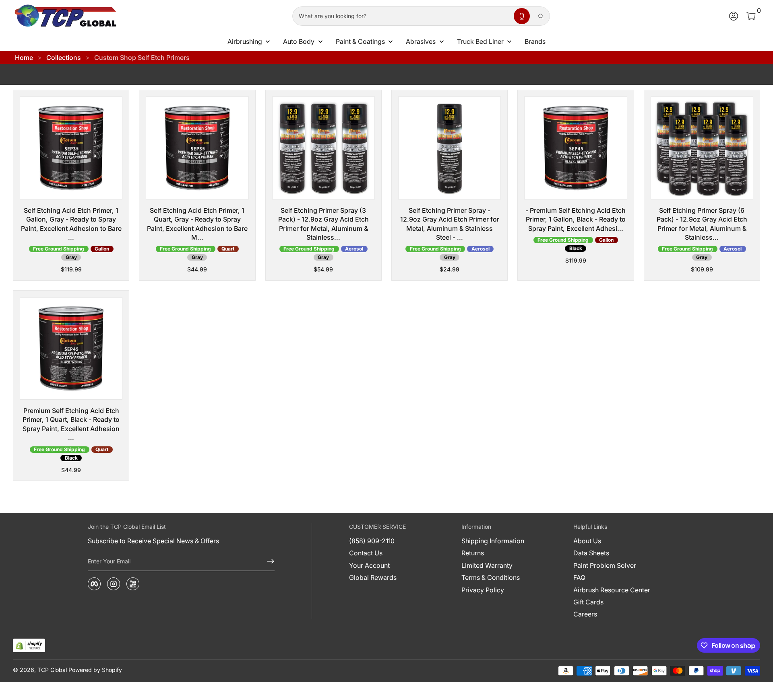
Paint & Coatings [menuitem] (360, 41)
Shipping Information (492, 541)
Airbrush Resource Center (611, 590)
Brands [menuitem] (535, 41)
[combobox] (401, 16)
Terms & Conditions (490, 577)
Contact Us (365, 553)
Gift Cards (588, 602)
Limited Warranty (487, 565)
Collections (63, 57)
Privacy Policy (482, 590)
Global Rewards (373, 577)
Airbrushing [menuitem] (244, 41)
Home (24, 57)
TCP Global (52, 669)
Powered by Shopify (95, 669)
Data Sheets (591, 553)
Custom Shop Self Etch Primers (142, 57)
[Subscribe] (267, 561)
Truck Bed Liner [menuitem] (480, 41)
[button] (522, 16)
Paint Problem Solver (604, 565)
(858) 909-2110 (372, 541)
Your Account (369, 565)
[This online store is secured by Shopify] (29, 646)
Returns (472, 553)
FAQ (579, 577)
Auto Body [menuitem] (298, 41)
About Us (587, 541)
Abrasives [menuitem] (421, 41)
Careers (585, 614)
